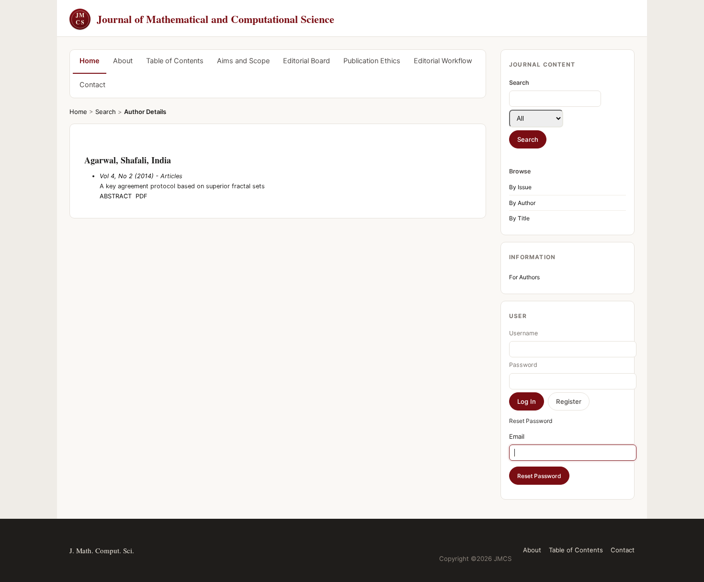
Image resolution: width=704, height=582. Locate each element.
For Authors (524, 277)
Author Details (145, 111)
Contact (92, 84)
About (123, 61)
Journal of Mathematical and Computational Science (205, 19)
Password (523, 364)
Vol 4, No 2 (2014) (127, 176)
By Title (519, 218)
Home (89, 61)
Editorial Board (306, 61)
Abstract (116, 196)
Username (523, 333)
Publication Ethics (371, 61)
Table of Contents (175, 61)
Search (105, 111)
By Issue (520, 187)
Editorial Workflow (443, 61)
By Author (522, 202)
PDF (142, 196)
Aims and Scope (243, 61)
